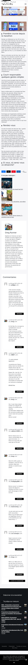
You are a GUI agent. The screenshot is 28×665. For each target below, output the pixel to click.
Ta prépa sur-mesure (21, 646)
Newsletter (4, 646)
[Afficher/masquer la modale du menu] (25, 4)
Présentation (12, 646)
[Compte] (6, 1)
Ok (14, 662)
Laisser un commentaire (17, 580)
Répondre (19, 313)
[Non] (26, 659)
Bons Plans (14, 647)
